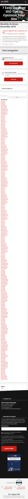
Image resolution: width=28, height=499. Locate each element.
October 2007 (4, 298)
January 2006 (3, 327)
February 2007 (4, 309)
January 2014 (3, 196)
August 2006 (3, 317)
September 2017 (4, 136)
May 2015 (3, 174)
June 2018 (3, 124)
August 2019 (3, 114)
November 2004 (4, 346)
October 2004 (4, 347)
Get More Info (13, 63)
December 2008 (4, 279)
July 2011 (3, 237)
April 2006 (3, 323)
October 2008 (4, 282)
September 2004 (4, 349)
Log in (2, 388)
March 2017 (3, 144)
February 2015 (4, 178)
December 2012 (4, 214)
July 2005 (3, 335)
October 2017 (4, 135)
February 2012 (4, 227)
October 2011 (4, 233)
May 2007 (3, 305)
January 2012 (3, 229)
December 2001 (4, 379)
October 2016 (4, 151)
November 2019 (4, 110)
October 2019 (4, 112)
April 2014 (3, 192)
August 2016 (3, 154)
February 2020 (4, 106)
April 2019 (3, 120)
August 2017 (3, 138)
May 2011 (3, 240)
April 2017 (3, 143)
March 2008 (3, 291)
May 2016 (3, 158)
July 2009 (3, 270)
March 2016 (3, 161)
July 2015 (3, 172)
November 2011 (4, 231)
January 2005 (3, 343)
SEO (6, 44)
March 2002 (3, 374)
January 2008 (3, 294)
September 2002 (4, 366)
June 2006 (3, 320)
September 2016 (4, 153)
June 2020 (3, 101)
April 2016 (3, 159)
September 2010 (4, 251)
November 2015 (4, 166)
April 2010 (3, 257)
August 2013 (3, 203)
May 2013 (3, 207)
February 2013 (4, 211)
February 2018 (4, 129)
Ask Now (13, 79)
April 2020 (3, 104)
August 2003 (3, 357)
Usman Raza (22, 33)
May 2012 (3, 223)
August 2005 (3, 334)
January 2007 (3, 310)
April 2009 (3, 274)
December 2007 (4, 295)
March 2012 (3, 226)
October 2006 (4, 315)
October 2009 (4, 266)
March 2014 (3, 193)
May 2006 (3, 321)
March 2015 (3, 177)
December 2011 (4, 230)
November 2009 (4, 264)
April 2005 (3, 339)
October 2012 (4, 217)
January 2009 (3, 278)
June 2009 (3, 271)
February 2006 (4, 325)
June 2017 (3, 140)
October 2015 (4, 167)
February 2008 (4, 293)
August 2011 (3, 236)
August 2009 (3, 268)
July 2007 (3, 302)
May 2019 (3, 118)
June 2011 (3, 238)
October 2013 (4, 200)
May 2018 (3, 125)
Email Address (5, 426)
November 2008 (4, 280)
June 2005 (3, 336)
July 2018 (3, 123)
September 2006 (4, 316)
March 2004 (3, 354)
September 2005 (4, 332)
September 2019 (4, 113)
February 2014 (4, 195)
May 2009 (3, 272)
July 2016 (3, 155)
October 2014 (4, 184)
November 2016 (4, 150)
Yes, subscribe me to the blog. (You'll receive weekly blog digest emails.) (11, 433)
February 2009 (4, 276)
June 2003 (3, 358)
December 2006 (4, 312)
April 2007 (3, 306)
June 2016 (3, 157)
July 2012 (3, 221)
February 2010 (4, 260)
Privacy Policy (13, 497)
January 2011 (3, 245)
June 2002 (3, 370)
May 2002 (3, 372)
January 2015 (3, 180)
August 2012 (3, 219)
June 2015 (3, 173)
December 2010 (4, 246)
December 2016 (4, 148)
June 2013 (3, 206)
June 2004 (3, 351)
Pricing (22, 497)
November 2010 (4, 248)
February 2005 (4, 342)
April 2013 (3, 208)
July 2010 (3, 253)
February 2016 (4, 162)
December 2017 (4, 132)
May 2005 (3, 338)
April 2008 (3, 290)
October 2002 (4, 365)
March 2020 (3, 105)
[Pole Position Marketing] (11, 2)
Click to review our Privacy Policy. (11, 443)
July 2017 (3, 139)
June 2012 (3, 222)
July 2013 (3, 204)
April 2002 (3, 373)
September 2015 (4, 169)
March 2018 (3, 128)
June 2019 (3, 117)
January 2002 (3, 377)
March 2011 (3, 242)
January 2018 (3, 131)
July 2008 (3, 286)
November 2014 (4, 182)
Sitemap (18, 497)
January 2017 (3, 147)
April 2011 (3, 241)
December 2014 (4, 181)
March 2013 (3, 210)
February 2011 (4, 244)
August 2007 (3, 301)
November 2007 (4, 297)
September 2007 (4, 300)
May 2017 (3, 142)
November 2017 (4, 133)
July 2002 (3, 369)
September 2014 (4, 185)
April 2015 (3, 176)
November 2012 (4, 215)
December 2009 (4, 263)
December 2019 (4, 109)
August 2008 (3, 285)
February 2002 (4, 376)
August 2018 (3, 121)
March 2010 (3, 259)
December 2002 (4, 362)
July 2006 (3, 319)
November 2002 (4, 364)
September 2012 (4, 218)
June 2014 (3, 189)
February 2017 (4, 146)
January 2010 (3, 261)
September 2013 (4, 202)
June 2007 (3, 304)
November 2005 (4, 330)
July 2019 (3, 116)
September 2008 (4, 283)
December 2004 (4, 344)
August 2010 (3, 252)
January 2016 (3, 163)
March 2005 (3, 340)
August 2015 (3, 170)
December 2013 (4, 197)
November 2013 (4, 199)
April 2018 (3, 127)
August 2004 (3, 350)
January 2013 (3, 212)
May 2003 (3, 359)
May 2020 (3, 102)
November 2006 (4, 313)
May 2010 (3, 256)
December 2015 (4, 165)
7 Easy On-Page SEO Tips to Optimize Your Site (14, 31)
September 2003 (4, 355)
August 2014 (3, 187)
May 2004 (3, 353)
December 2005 (4, 328)
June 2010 (3, 255)
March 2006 (3, 324)
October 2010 (4, 249)
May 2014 (3, 191)
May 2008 (3, 289)
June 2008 (3, 287)
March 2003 (3, 361)
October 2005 (4, 331)
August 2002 (3, 368)
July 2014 (3, 188)
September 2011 (4, 234)
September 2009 (4, 267)
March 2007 (3, 308)
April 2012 (3, 225)
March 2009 (3, 275)
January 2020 (3, 108)
